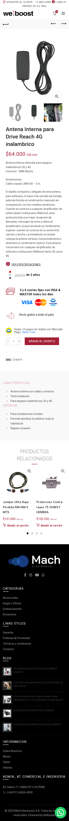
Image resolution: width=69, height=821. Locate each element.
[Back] (6, 24)
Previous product (53, 24)
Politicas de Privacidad (16, 638)
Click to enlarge (56, 96)
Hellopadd (49, 815)
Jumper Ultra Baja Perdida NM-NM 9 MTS (16, 507)
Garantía (19, 275)
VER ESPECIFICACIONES (26, 264)
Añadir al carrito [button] (18, 525)
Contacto (8, 649)
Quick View (29, 471)
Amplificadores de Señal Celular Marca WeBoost (37, 724)
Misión (7, 756)
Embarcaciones (12, 608)
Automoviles (10, 597)
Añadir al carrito (42, 341)
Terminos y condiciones (17, 643)
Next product (63, 24)
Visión (6, 762)
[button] (60, 812)
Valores (7, 767)
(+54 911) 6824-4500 (20, 792)
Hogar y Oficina (12, 603)
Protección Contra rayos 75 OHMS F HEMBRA (49, 507)
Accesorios (9, 614)
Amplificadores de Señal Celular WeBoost (33, 710)
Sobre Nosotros (12, 751)
